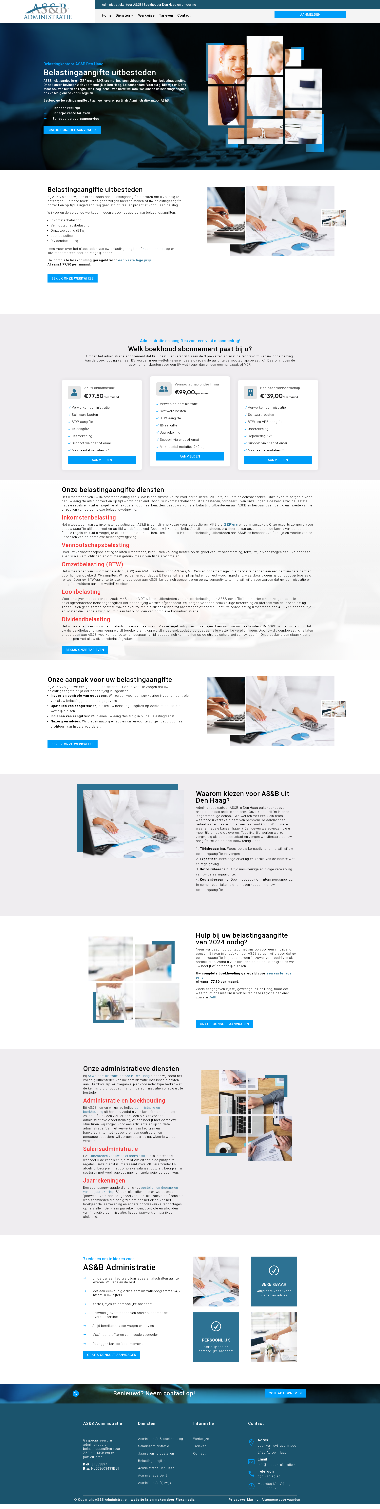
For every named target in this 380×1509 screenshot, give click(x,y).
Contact (199, 1453)
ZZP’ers (231, 524)
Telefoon (266, 1471)
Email (262, 1459)
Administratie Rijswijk (154, 1483)
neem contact (154, 249)
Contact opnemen (285, 1393)
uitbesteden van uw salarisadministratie (120, 1156)
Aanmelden (310, 14)
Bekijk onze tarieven (85, 650)
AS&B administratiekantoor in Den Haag (119, 1076)
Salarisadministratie (153, 1446)
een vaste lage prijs (135, 260)
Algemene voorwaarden (281, 1499)
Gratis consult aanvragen (72, 130)
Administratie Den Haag (156, 1468)
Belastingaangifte (151, 1461)
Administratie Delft (152, 1475)
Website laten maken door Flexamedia (163, 1499)
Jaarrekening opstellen (156, 1453)
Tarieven (199, 1446)
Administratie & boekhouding (160, 1439)
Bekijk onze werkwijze (72, 278)
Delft (212, 997)
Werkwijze (201, 1439)
